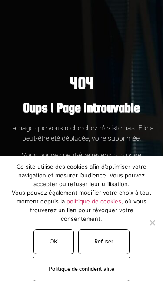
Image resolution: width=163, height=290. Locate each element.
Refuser (103, 241)
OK (54, 241)
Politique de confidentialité (81, 268)
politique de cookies (94, 201)
